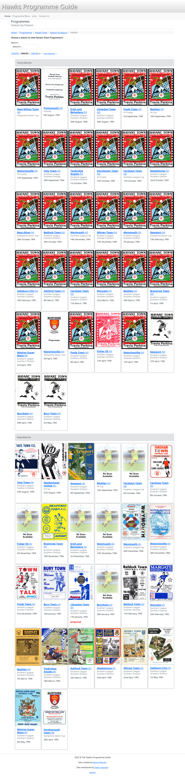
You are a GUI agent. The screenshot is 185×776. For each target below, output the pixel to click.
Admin (92, 772)
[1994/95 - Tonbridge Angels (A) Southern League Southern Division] (54, 646)
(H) (28, 110)
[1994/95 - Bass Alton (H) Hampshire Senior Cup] (28, 210)
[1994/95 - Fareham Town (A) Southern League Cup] (134, 461)
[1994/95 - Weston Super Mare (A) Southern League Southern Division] (28, 707)
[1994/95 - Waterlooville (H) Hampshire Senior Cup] (54, 330)
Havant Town (41, 32)
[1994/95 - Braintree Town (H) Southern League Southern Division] (161, 268)
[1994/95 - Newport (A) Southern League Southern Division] (81, 461)
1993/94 (15, 53)
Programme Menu (21, 16)
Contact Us (44, 16)
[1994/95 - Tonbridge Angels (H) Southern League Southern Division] (81, 148)
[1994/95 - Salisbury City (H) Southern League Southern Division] (28, 268)
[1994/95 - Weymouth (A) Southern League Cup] (134, 522)
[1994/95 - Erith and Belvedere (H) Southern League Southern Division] (81, 87)
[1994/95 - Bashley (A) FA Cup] (108, 461)
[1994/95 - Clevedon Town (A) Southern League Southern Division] (81, 583)
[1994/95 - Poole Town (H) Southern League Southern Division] (81, 330)
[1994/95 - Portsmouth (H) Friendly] (54, 87)
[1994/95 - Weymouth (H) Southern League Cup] (81, 210)
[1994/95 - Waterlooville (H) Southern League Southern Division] (134, 330)
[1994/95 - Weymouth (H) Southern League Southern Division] (134, 210)
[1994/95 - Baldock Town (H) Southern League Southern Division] (54, 210)
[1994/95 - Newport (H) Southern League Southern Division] (161, 330)
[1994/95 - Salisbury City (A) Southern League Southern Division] (161, 646)
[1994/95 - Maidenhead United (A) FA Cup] (54, 461)
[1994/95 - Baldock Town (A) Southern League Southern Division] (134, 583)
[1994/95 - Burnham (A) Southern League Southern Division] (108, 583)
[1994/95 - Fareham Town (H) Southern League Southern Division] (81, 268)
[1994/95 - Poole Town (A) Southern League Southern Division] (28, 583)
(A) (25, 482)
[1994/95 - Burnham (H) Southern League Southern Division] (28, 391)
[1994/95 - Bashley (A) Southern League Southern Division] (28, 647)
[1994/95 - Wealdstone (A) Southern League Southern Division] (108, 646)
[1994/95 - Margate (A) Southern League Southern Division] (161, 583)
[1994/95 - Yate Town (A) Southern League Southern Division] (28, 461)
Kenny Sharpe (99, 762)
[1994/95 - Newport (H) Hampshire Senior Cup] (161, 210)
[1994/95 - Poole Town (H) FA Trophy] (134, 87)
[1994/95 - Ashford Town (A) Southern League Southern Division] (81, 646)
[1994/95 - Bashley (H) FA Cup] (161, 87)
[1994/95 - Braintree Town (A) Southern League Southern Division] (54, 522)
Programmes (26, 32)
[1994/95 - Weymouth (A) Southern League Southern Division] (108, 522)
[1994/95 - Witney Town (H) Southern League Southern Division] (108, 210)
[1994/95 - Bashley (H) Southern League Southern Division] (134, 268)
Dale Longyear (101, 767)
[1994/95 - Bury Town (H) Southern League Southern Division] (54, 391)
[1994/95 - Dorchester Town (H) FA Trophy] (108, 148)
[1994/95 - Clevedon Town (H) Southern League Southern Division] (108, 87)
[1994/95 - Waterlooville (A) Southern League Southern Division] (161, 522)
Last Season (49, 53)
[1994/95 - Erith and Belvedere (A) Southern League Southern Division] (81, 522)
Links (34, 16)
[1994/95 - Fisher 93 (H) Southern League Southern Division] (108, 330)
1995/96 (34, 53)
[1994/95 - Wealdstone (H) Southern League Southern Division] (161, 148)
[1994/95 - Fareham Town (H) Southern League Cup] (134, 148)
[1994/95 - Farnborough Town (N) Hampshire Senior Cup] (54, 707)
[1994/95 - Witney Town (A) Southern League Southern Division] (134, 646)
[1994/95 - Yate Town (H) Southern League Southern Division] (54, 148)
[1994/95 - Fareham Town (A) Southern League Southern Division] (161, 461)
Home (7, 16)
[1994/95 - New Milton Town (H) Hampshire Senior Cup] (28, 87)
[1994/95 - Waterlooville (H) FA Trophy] (28, 148)
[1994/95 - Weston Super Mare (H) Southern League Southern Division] (28, 330)
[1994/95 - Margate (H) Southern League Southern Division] (108, 268)
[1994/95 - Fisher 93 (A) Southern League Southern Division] (28, 522)
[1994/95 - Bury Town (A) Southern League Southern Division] (54, 583)
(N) (52, 731)
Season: (14, 42)
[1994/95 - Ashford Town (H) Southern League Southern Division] (54, 268)
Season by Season (58, 32)
